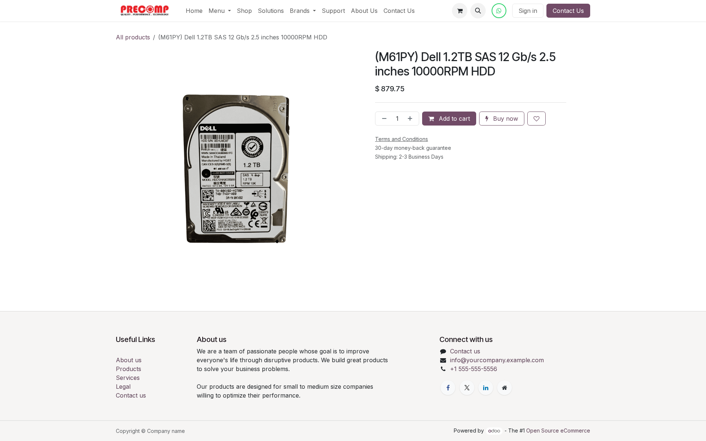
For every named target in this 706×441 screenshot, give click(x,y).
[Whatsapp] (499, 10)
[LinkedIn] (485, 387)
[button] (478, 10)
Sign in (527, 10)
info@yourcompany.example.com (497, 360)
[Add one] (411, 118)
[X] (467, 387)
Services (128, 377)
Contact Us (568, 10)
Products (128, 369)
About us (129, 360)
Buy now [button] (504, 118)
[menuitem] (194, 10)
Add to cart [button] (453, 118)
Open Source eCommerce (558, 430)
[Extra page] (504, 387)
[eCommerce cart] (459, 10)
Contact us (131, 395)
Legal (123, 386)
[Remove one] (382, 118)
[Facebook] (448, 387)
